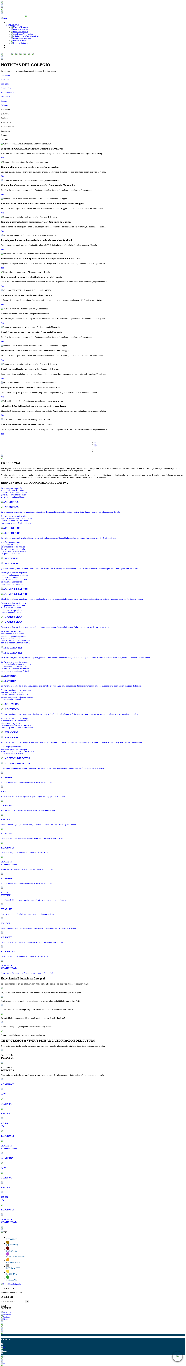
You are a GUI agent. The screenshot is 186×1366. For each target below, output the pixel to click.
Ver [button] (2, 158)
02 (96, 442)
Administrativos (32, 36)
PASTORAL (11, 1274)
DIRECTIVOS (12, 1245)
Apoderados (28, 34)
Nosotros (24, 27)
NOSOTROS (11, 1239)
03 (96, 444)
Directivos (25, 29)
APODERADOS (13, 1262)
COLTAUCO (11, 1280)
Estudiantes (26, 38)
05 (96, 449)
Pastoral (22, 41)
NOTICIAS (11, 23)
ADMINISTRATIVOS (15, 1257)
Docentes (24, 32)
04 (96, 447)
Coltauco (24, 43)
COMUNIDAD (12, 25)
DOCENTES (11, 1251)
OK (27, 1301)
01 (96, 440)
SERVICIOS (11, 47)
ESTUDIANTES (13, 1268)
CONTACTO (11, 50)
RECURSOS (11, 45)
